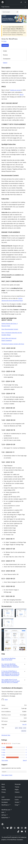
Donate (17, 802)
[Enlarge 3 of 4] (11, 620)
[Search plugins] (17, 11)
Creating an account (15, 90)
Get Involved (18, 797)
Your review (4, 760)
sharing (20, 727)
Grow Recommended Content (9, 329)
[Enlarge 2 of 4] (24, 611)
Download (5, 45)
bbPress (4, 815)
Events (17, 799)
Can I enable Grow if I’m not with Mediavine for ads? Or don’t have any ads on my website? (10, 681)
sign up (21, 94)
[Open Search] (21, 2)
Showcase (18, 784)
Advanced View (5, 735)
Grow (4, 41)
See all (25, 760)
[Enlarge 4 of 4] (24, 630)
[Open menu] (25, 2)
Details (5, 51)
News (3, 787)
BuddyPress (5, 817)
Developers (4, 802)
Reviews (5, 55)
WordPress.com (6, 809)
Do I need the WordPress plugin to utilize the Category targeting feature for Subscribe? (10, 665)
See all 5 (24, 724)
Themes (17, 787)
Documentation (5, 799)
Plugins (17, 789)
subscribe (23, 730)
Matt (3, 812)
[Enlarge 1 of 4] (11, 611)
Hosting (3, 789)
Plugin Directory (5, 6)
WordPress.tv (5, 805)
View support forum (6, 775)
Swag (17, 805)
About (3, 784)
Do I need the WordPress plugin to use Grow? (8, 659)
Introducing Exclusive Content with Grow (12, 344)
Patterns (17, 792)
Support (5, 62)
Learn (3, 797)
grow (16, 727)
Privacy (3, 792)
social (24, 727)
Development (6, 58)
